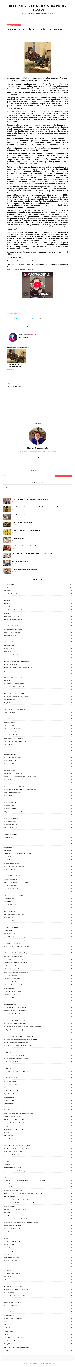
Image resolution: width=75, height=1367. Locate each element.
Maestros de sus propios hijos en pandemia (38, 1090)
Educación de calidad (38, 712)
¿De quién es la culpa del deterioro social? (38, 1337)
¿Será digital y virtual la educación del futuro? (38, 1347)
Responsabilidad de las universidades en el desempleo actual (38, 1219)
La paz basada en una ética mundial (38, 994)
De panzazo (38, 680)
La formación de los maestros (38, 978)
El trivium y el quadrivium (38, 831)
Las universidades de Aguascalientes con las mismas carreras (38, 1039)
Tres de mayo (38, 1276)
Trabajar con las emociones (38, 1267)
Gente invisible (38, 908)
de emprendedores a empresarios (38, 1302)
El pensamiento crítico (38, 821)
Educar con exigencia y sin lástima (38, 738)
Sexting (38, 1238)
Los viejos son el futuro (38, 1084)
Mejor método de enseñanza (38, 1094)
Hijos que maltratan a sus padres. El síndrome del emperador (38, 924)
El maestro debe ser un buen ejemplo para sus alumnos (28, 515)
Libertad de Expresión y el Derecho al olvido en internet (38, 1046)
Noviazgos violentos (38, 1126)
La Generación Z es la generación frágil (38, 940)
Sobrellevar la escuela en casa (38, 1241)
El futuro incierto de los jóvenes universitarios (38, 799)
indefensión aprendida (38, 1312)
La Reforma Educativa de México (38, 943)
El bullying (38, 783)
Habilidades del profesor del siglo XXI (38, 914)
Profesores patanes (38, 1177)
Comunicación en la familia (38, 654)
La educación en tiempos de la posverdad (38, 962)
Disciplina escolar (38, 703)
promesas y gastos (38, 1331)
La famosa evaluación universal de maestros (38, 972)
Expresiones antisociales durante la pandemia (38, 882)
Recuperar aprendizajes (38, 1206)
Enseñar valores (38, 837)
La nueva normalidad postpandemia (38, 991)
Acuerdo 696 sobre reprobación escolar (38, 610)
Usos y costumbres (38, 1292)
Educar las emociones (38, 747)
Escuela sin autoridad (38, 850)
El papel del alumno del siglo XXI (38, 815)
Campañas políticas (38, 645)
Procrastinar (38, 1174)
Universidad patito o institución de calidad (38, 1286)
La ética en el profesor (38, 1017)
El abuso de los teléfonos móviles (38, 773)
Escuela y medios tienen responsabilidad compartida (38, 853)
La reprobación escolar (38, 1004)
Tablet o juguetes (38, 1254)
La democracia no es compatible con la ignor (38, 953)
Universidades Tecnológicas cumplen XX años (38, 1289)
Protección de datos (38, 1187)
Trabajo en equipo (38, 1270)
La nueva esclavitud (38, 988)
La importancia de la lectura (38, 981)
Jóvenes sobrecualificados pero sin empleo (38, 937)
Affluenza (38, 613)
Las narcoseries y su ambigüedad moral (38, 1033)
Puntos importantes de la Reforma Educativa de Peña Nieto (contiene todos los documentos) (39, 507)
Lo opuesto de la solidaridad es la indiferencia (38, 1049)
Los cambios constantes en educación (38, 1055)
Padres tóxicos (38, 1139)
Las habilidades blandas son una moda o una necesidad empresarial (38, 1026)
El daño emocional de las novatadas (22, 522)
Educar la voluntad (38, 744)
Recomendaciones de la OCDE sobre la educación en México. (38, 1203)
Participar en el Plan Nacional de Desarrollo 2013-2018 (38, 1148)
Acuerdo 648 (38, 603)
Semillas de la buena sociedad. (38, 1231)
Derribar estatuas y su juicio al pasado (38, 687)
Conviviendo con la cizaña (38, 658)
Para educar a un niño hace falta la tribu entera (38, 1145)
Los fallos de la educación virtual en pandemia (38, 1071)
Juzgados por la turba (38, 933)
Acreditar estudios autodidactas (38, 597)
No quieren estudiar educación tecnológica (38, 1119)
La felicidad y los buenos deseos (38, 975)
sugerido (38, 587)
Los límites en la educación (38, 1074)
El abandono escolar (38, 770)
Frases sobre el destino (38, 898)
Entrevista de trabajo (38, 840)
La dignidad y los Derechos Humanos (38, 956)
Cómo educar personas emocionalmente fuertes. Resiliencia (38, 674)
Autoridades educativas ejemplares (38, 629)
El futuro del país (38, 796)
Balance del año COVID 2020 (38, 632)
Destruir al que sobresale (38, 699)
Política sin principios (38, 1164)
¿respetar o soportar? (38, 1350)
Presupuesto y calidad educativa (38, 1167)
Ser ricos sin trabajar (38, 1235)
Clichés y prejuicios (38, 648)
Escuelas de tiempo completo (38, 856)
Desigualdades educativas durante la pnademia (38, 696)
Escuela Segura (38, 844)
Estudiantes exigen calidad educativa (38, 866)
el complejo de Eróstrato (38, 1305)
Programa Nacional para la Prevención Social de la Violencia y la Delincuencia (38, 1180)
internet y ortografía (38, 1315)
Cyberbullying (38, 671)
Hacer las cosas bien (38, 921)
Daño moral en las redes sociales (38, 677)
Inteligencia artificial (38, 930)
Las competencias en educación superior (38, 1020)
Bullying (38, 638)
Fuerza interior (38, 901)
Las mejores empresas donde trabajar (38, 1030)
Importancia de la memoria (38, 927)
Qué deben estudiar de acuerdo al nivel (38, 1196)
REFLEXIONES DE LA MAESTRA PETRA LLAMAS (37, 8)
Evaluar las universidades (38, 872)
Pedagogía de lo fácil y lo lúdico (38, 1151)
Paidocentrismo (38, 1142)
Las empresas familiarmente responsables (38, 1023)
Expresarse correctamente (38, 879)
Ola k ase (38, 1132)
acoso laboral (38, 1299)
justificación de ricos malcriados (38, 1318)
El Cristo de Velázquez (38, 760)
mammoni (38, 1321)
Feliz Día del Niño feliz (38, 885)
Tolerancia (38, 1264)
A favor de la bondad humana (38, 594)
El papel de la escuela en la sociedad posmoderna (38, 812)
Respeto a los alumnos (38, 1215)
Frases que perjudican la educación (38, 895)
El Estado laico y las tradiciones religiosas (38, 763)
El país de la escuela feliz (38, 818)
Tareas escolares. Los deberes (38, 1257)
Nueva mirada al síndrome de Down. (38, 1129)
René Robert (38, 1212)
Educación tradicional (38, 731)
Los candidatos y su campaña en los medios (38, 1058)
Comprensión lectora (14, 313)
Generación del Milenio (38, 905)
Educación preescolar (38, 722)
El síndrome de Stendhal (38, 828)
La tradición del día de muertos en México (38, 1010)
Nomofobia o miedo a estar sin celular (38, 1122)
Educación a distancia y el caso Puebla (38, 709)
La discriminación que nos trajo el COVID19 (38, 959)
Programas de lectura (38, 1183)
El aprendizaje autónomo (38, 779)
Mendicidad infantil (38, 1097)
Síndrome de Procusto (38, 1247)
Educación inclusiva (38, 715)
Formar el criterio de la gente (38, 888)
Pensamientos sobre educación (38, 1155)
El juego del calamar (38, 805)
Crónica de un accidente (38, 664)
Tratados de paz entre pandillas (38, 1273)
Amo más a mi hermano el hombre (38, 616)
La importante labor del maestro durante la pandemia (38, 985)
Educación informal (38, 719)
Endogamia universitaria (38, 834)
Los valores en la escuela (38, 1081)
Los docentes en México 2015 (38, 1068)
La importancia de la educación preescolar (24, 569)
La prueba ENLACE (38, 997)
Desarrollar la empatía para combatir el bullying (38, 690)
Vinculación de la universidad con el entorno (38, 1296)
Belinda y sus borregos (38, 635)
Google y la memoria (38, 911)
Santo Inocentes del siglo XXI (38, 1228)
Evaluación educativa (38, 869)
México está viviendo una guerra (38, 1116)
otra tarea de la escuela (38, 1328)
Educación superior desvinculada (38, 728)
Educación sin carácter (38, 725)
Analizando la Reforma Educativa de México (38, 622)
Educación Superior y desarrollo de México (38, 706)
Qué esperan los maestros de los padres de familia (38, 1199)
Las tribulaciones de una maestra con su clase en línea (38, 1036)
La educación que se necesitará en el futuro (38, 965)
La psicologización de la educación (38, 1001)
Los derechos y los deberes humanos (38, 1065)
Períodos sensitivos (38, 1161)
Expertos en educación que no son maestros (38, 876)
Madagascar (38, 1087)
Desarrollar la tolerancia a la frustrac (38, 693)
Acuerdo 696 (38, 606)
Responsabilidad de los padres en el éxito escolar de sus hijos (30, 499)
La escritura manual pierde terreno (38, 969)
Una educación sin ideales (38, 1283)
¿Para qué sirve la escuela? (20, 561)
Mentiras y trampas (38, 1100)
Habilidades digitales (38, 917)
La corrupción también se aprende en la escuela (38, 946)
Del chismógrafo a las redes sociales (38, 683)
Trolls (38, 1280)
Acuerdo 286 (38, 600)
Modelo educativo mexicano (38, 1110)
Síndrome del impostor (38, 1251)
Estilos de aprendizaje (38, 860)
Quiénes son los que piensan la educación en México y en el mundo (38, 1193)
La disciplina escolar (18, 538)
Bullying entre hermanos (38, 642)
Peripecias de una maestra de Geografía (38, 1158)
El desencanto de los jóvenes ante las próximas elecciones (38, 789)
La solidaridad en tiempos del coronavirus (38, 1007)
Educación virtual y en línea (38, 735)
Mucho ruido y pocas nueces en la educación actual (38, 1113)
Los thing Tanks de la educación (38, 1078)
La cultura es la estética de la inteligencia (24, 546)
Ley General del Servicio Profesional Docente (38, 1042)
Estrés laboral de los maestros (38, 863)
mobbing (38, 1324)
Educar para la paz (38, 751)
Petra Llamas (33, 335)
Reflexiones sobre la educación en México (38, 1209)
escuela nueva (38, 1308)
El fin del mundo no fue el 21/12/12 (38, 792)
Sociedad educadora (38, 1244)
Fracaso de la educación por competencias (38, 892)
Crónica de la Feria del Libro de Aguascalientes (38, 661)
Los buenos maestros (38, 1052)
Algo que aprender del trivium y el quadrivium (26, 530)
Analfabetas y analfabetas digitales (38, 619)
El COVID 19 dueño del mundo (38, 757)
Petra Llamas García (38, 584)
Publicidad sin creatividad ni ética (38, 1190)
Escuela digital (38, 847)
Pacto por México (38, 1135)
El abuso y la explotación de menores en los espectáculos (38, 776)
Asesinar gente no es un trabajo (38, 626)
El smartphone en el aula (38, 824)
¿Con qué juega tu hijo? (38, 1334)
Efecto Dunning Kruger (38, 754)
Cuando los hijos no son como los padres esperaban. (38, 667)
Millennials (38, 1106)
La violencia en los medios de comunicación (38, 1013)
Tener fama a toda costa (38, 1260)
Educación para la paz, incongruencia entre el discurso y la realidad (32, 553)
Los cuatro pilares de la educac (38, 1062)
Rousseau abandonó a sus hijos (38, 1225)
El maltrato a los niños (38, 808)
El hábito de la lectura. (38, 802)
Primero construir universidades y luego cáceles (38, 1171)
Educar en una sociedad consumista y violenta (38, 741)
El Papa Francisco (38, 767)
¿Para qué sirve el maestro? (38, 1340)
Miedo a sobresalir (38, 1103)
